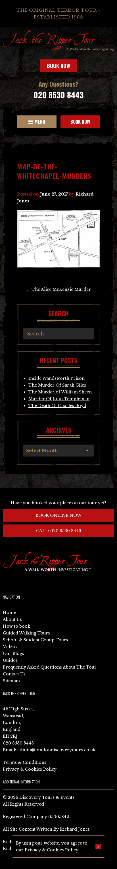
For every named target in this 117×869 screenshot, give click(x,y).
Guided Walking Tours (26, 633)
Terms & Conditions (24, 762)
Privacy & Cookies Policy (30, 769)
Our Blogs (13, 653)
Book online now (58, 515)
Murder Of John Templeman (58, 398)
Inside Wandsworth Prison (56, 378)
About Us (12, 619)
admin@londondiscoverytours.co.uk (56, 749)
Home (9, 612)
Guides (10, 660)
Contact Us (14, 674)
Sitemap (11, 680)
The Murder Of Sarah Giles (57, 385)
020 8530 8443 (58, 95)
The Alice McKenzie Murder (58, 289)
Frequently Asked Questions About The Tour (50, 667)
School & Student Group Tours (35, 639)
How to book (16, 626)
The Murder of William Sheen (60, 392)
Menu (39, 121)
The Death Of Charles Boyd (57, 405)
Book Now (58, 65)
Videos (10, 646)
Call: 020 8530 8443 (58, 530)
